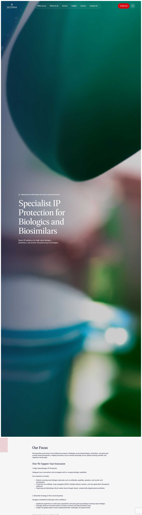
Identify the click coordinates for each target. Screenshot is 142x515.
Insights (74, 6)
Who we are (42, 6)
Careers (83, 6)
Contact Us (94, 6)
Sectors (65, 6)
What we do (54, 6)
